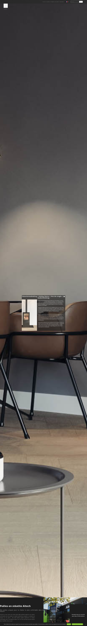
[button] (6, 6)
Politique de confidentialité (77, 624)
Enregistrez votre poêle (55, 1)
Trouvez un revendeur (46, 1)
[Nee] (85, 624)
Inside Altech (62, 1)
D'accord (68, 624)
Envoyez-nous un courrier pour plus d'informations (78, 615)
